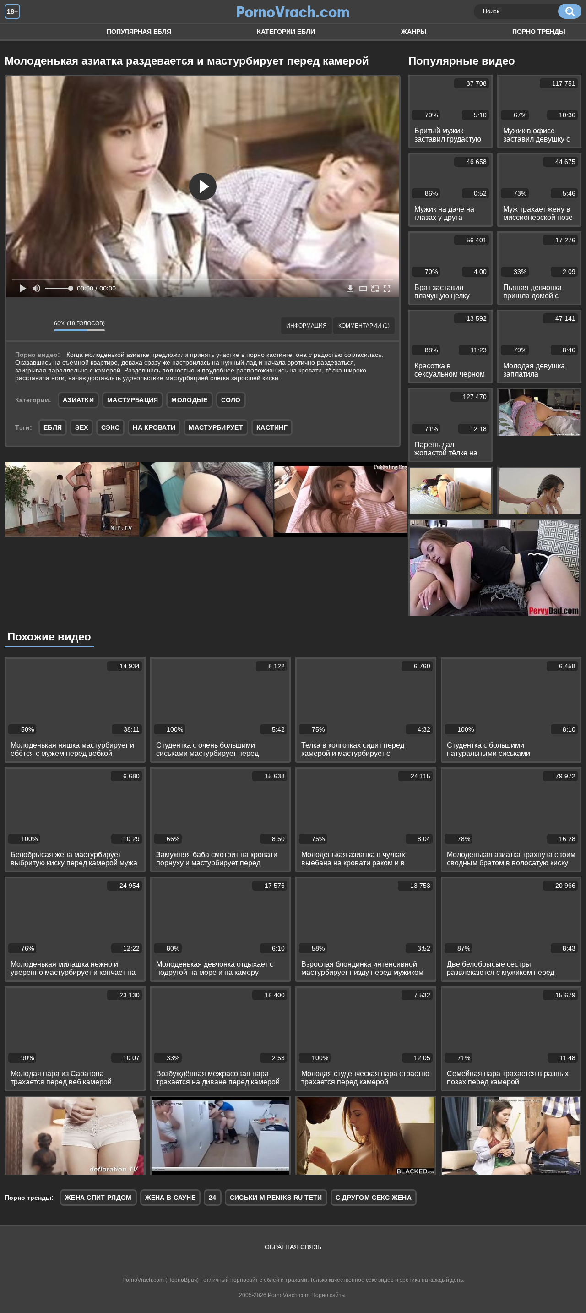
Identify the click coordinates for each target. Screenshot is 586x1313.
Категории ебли (286, 31)
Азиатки (78, 400)
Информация (306, 326)
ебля (52, 427)
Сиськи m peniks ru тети (276, 1197)
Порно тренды (538, 31)
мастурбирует (216, 427)
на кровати (154, 427)
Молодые (189, 400)
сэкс (110, 427)
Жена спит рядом (98, 1197)
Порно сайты (328, 1295)
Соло (231, 400)
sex (81, 427)
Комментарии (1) (364, 326)
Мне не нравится (40, 325)
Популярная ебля (139, 31)
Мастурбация (132, 400)
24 (213, 1197)
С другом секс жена (374, 1197)
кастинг (272, 427)
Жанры (414, 31)
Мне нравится (20, 325)
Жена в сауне (170, 1197)
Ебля (21, 31)
